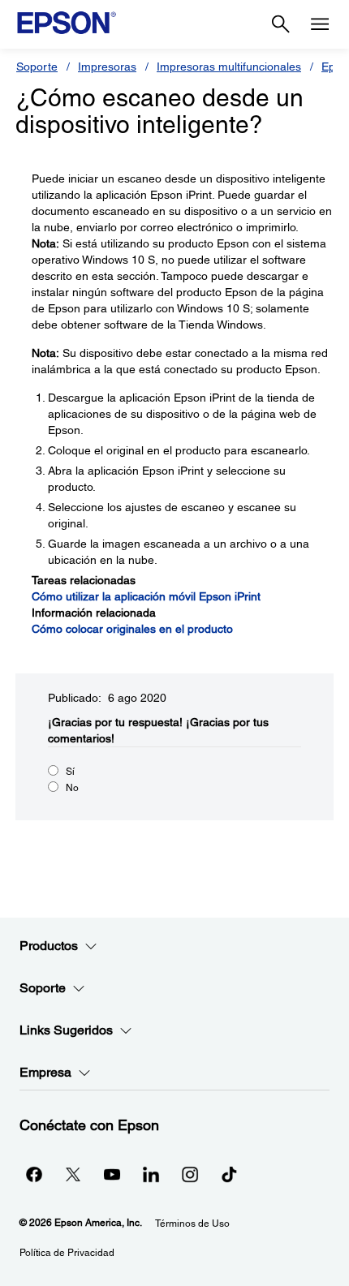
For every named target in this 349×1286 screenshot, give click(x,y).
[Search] (281, 24)
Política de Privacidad (66, 1252)
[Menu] (320, 24)
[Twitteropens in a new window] (73, 1174)
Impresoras (107, 66)
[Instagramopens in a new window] (190, 1174)
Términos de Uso (192, 1223)
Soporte (37, 66)
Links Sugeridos (66, 1030)
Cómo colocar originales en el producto (132, 628)
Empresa (45, 1072)
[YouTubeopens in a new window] (112, 1174)
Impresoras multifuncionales (229, 66)
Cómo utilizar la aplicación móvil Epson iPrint (146, 596)
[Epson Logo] (66, 23)
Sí (70, 771)
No (72, 788)
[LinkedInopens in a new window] (151, 1174)
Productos (48, 945)
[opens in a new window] (228, 1174)
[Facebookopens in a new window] (34, 1174)
